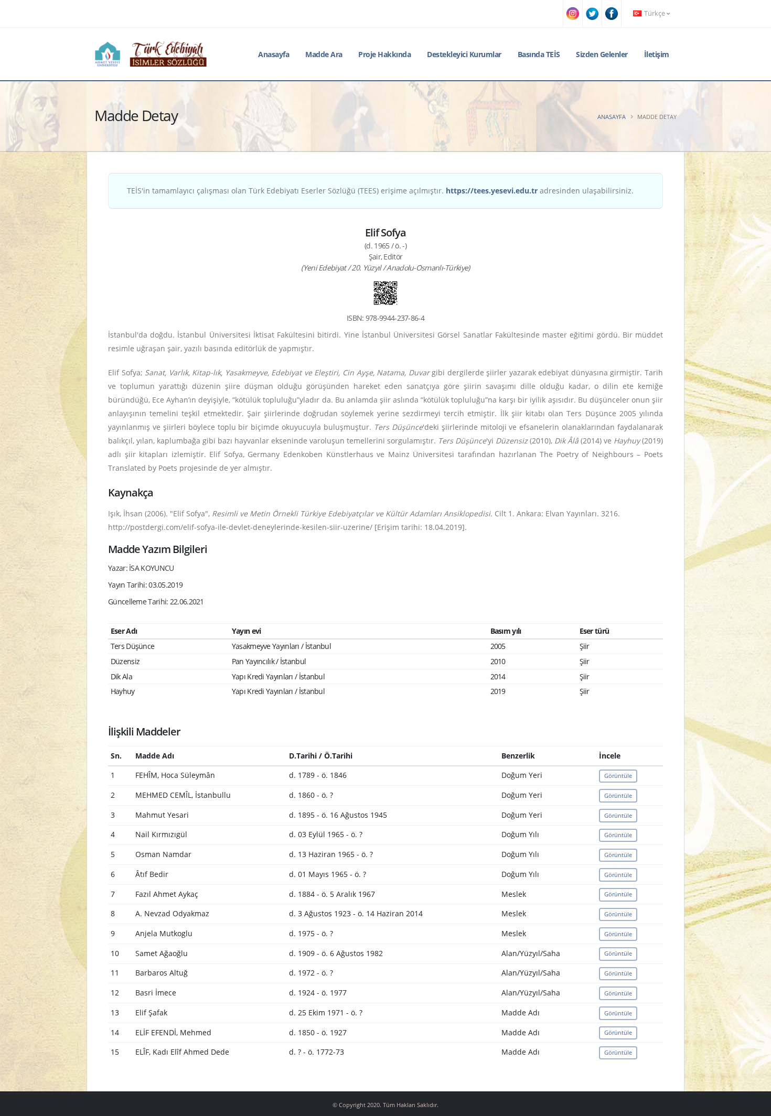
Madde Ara (323, 54)
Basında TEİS (539, 54)
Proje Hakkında (384, 54)
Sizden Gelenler (602, 54)
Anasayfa (273, 54)
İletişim (656, 54)
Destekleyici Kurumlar (464, 54)
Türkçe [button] (654, 13)
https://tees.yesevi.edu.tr (492, 191)
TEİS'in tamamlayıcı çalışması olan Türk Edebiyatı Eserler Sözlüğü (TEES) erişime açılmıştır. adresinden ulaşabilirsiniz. (380, 191)
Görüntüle (618, 775)
